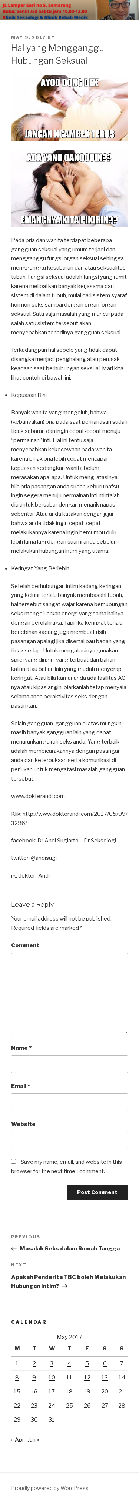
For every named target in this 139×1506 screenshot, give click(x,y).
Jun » (33, 1439)
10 (52, 1377)
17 (52, 1391)
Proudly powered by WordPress (50, 1488)
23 (34, 1405)
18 (69, 1391)
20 (104, 1391)
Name (21, 1048)
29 (17, 1419)
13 (105, 1377)
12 (87, 1377)
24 (51, 1405)
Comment (25, 945)
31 (52, 1419)
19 (87, 1391)
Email (20, 1086)
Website (23, 1124)
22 (17, 1405)
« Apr (17, 1439)
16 (34, 1391)
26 (87, 1405)
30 (34, 1419)
